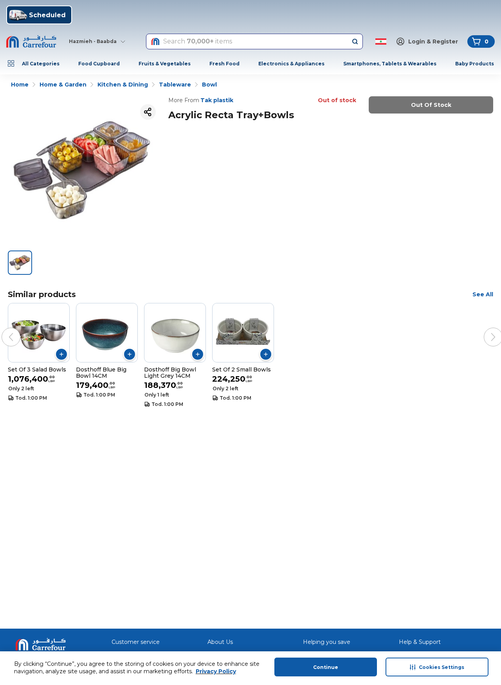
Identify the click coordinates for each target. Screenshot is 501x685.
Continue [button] (325, 667)
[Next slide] (485, 329)
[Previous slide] (3, 329)
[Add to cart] (61, 354)
